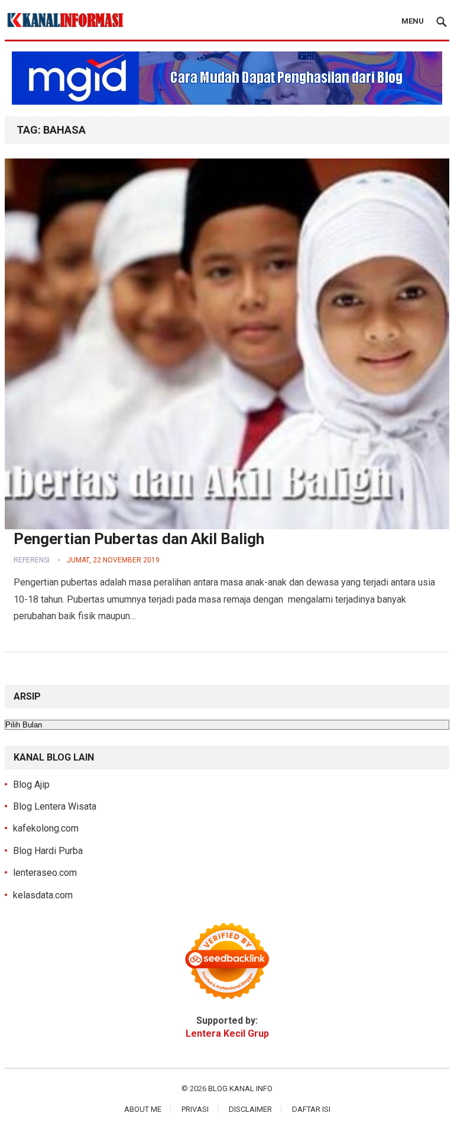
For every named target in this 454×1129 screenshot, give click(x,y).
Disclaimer (250, 1109)
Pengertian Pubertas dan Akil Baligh (139, 539)
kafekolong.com (46, 828)
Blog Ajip (31, 784)
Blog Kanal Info (240, 1088)
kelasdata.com (43, 895)
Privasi (195, 1109)
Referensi (32, 560)
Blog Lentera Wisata (54, 806)
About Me (142, 1109)
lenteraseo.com (45, 872)
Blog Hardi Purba (48, 850)
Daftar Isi (311, 1109)
